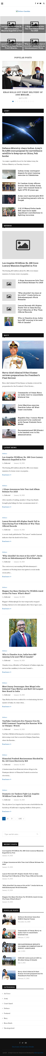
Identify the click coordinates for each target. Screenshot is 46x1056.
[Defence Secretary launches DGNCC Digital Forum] (9, 920)
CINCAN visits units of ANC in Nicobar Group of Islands (30, 959)
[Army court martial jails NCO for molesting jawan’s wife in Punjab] (9, 199)
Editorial (7, 463)
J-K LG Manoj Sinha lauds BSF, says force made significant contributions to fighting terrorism (30, 211)
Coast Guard (8, 1003)
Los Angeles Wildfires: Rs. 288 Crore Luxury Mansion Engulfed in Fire (11, 28)
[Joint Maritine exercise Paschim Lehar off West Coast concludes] (9, 408)
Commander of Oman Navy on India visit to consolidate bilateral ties (30, 395)
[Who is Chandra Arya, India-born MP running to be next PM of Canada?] (9, 321)
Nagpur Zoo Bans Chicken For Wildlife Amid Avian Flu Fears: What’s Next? (22, 592)
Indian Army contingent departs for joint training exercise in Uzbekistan (29, 173)
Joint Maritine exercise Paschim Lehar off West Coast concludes (28, 407)
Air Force (7, 993)
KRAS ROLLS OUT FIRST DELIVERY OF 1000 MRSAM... (23, 93)
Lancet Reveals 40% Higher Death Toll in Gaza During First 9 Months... (11, 46)
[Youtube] (40, 3)
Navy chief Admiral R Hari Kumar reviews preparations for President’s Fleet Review (21, 375)
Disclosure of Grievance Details (23, 1047)
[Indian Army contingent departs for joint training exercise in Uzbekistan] (9, 174)
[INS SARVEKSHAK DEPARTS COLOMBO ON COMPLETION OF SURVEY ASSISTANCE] (9, 947)
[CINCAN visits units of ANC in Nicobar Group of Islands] (9, 961)
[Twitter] (38, 3)
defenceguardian (38, 1053)
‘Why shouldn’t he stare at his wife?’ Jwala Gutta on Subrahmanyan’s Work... (34, 46)
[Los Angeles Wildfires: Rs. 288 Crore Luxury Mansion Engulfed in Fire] (23, 245)
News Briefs (8, 1023)
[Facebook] (35, 3)
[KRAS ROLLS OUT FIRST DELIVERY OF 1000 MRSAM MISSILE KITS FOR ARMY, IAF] (23, 75)
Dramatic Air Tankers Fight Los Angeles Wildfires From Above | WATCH (20, 795)
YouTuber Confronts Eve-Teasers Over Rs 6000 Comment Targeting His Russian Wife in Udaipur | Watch (22, 723)
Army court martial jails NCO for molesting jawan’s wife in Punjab (31, 198)
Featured (7, 1013)
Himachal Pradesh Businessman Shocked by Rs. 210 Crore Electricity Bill (22, 759)
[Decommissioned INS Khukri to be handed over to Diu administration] (9, 433)
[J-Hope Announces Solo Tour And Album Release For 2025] (9, 283)
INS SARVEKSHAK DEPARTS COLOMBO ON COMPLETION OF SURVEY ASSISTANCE (30, 946)
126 (20, 819)
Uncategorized (9, 1028)
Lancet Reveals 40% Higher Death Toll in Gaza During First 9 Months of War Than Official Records (30, 308)
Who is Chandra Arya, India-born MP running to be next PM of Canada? (30, 320)
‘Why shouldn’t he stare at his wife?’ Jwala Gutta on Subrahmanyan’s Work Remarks (29, 296)
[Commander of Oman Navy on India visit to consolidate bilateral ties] (9, 396)
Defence (8, 226)
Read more (6, 475)
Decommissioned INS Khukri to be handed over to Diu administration (31, 432)
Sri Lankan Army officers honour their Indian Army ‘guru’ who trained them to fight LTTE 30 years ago (30, 186)
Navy (6, 335)
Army (6, 111)
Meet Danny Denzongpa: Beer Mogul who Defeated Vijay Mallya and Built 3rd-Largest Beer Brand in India (22, 688)
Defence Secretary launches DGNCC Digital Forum (29, 918)
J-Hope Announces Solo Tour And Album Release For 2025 (34, 28)
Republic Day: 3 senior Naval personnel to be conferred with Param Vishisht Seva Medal (30, 421)
